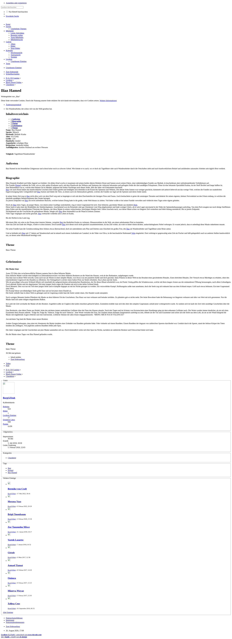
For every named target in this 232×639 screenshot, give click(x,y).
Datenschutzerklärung (14, 618)
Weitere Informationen (108, 101)
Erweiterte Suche (12, 16)
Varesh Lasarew (16, 540)
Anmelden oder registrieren (16, 3)
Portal (8, 24)
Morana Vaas (14, 501)
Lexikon (9, 59)
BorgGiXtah (9, 398)
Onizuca (12, 578)
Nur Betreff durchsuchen (18, 12)
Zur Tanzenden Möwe (19, 527)
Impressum (10, 620)
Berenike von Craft (17, 489)
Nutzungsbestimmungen (15, 622)
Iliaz (7, 190)
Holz (135, 205)
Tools (8, 64)
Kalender (9, 50)
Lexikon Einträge (9, 415)
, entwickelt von (21, 635)
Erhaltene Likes (9, 420)
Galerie (8, 42)
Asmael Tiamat (15, 565)
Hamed (18, 185)
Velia (133, 233)
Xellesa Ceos (14, 603)
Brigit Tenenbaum (17, 514)
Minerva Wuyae (16, 591)
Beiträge (6, 407)
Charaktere (12, 458)
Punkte (5, 424)
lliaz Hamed (12, 473)
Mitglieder (10, 31)
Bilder (5, 411)
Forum (8, 27)
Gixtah (11, 552)
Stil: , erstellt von (14, 637)
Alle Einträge (8, 612)
